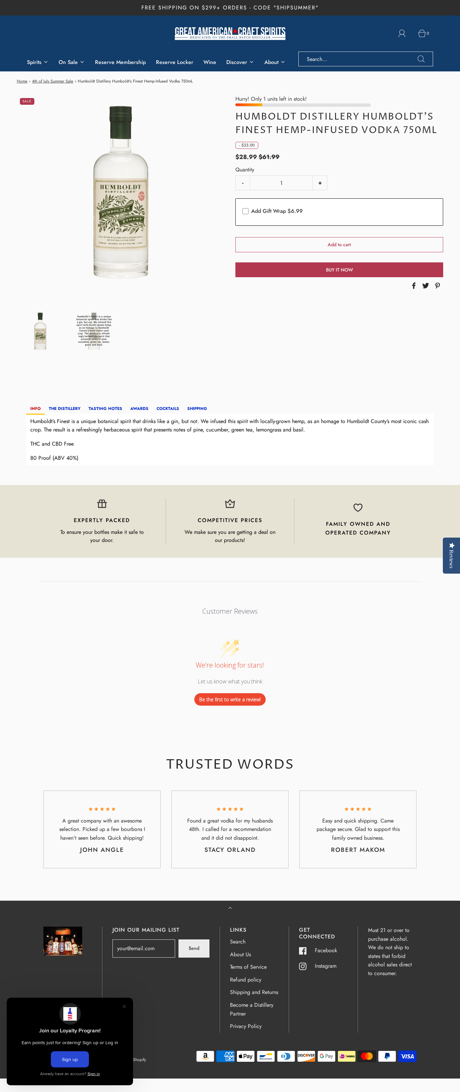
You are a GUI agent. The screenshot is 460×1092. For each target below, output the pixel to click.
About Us (240, 954)
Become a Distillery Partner (251, 1009)
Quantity (244, 169)
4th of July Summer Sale (52, 81)
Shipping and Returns (254, 992)
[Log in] (405, 33)
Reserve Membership (120, 62)
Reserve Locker (174, 62)
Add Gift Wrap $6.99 (277, 211)
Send (194, 948)
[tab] (35, 409)
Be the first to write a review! (230, 699)
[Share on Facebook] (413, 286)
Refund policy (245, 980)
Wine (209, 62)
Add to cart (339, 244)
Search (237, 941)
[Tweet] (425, 286)
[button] (40, 332)
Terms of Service (248, 967)
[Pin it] (436, 286)
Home (22, 81)
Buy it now (339, 269)
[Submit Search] (421, 59)
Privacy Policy (246, 1026)
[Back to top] (230, 909)
